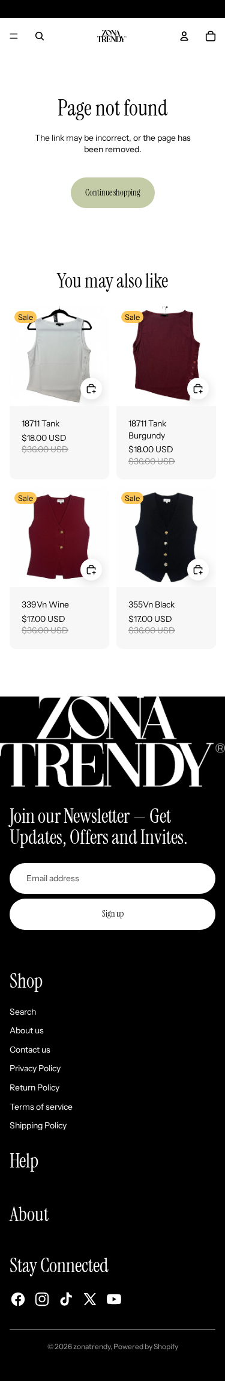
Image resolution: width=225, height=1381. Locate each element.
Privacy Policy (35, 1068)
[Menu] (14, 36)
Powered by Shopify (145, 1346)
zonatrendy (91, 1346)
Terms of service (41, 1106)
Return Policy (34, 1087)
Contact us (30, 1049)
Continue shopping (112, 192)
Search (23, 1011)
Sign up (113, 913)
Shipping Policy (38, 1125)
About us (27, 1030)
